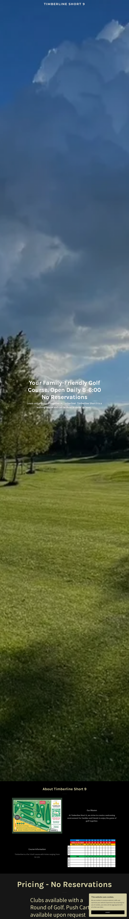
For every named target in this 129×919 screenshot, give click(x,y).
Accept (108, 912)
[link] (64, 4)
